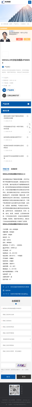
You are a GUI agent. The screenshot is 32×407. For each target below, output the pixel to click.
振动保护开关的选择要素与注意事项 (14, 157)
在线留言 (14, 169)
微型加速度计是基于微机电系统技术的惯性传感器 (14, 117)
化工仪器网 (12, 400)
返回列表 (7, 290)
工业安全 (23, 24)
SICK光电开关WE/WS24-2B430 (19, 287)
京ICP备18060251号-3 (20, 404)
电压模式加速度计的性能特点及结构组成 (14, 146)
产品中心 (16, 24)
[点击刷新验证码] (21, 365)
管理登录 (18, 400)
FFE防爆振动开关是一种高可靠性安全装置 (13, 127)
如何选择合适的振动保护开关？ (13, 137)
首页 (10, 24)
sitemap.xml (26, 400)
